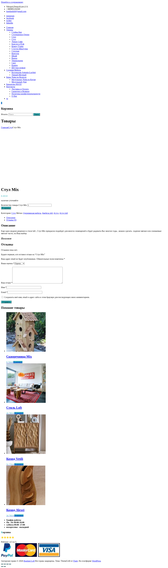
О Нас (14, 96)
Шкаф (14, 56)
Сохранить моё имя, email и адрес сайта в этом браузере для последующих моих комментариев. (47, 297)
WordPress (96, 561)
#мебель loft (47, 213)
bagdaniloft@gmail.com (16, 11)
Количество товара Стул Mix (14, 205)
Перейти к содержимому (12, 2)
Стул (14, 39)
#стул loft (64, 213)
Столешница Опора (20, 34)
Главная (9, 27)
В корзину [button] (17, 362)
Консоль (15, 53)
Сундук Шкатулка (20, 49)
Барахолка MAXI (14, 84)
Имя (3, 287)
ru (7, 98)
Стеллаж (15, 51)
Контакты (10, 87)
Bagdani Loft (29, 561)
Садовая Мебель (13, 70)
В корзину (6, 208)
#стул (56, 213)
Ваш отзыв (6, 283)
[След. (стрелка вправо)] (5, 566)
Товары (9, 30)
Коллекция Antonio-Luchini (24, 72)
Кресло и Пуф (18, 44)
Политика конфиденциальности (26, 94)
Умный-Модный (19, 75)
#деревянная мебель (32, 213)
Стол (14, 37)
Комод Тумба (17, 46)
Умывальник (17, 60)
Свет (14, 63)
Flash (75, 561)
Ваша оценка (7, 263)
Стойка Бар (17, 32)
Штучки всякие (18, 68)
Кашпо (15, 65)
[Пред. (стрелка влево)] (2, 566)
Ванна (14, 58)
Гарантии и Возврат (21, 91)
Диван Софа (17, 42)
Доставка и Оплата (20, 89)
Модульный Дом (19, 82)
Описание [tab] (10, 217)
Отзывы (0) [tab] (11, 220)
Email (4, 292)
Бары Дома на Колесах (16, 77)
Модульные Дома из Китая (24, 79)
